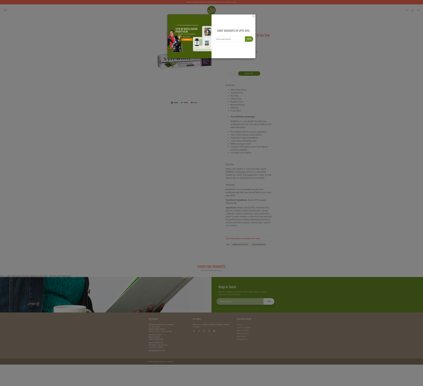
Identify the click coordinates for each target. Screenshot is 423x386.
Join (249, 39)
